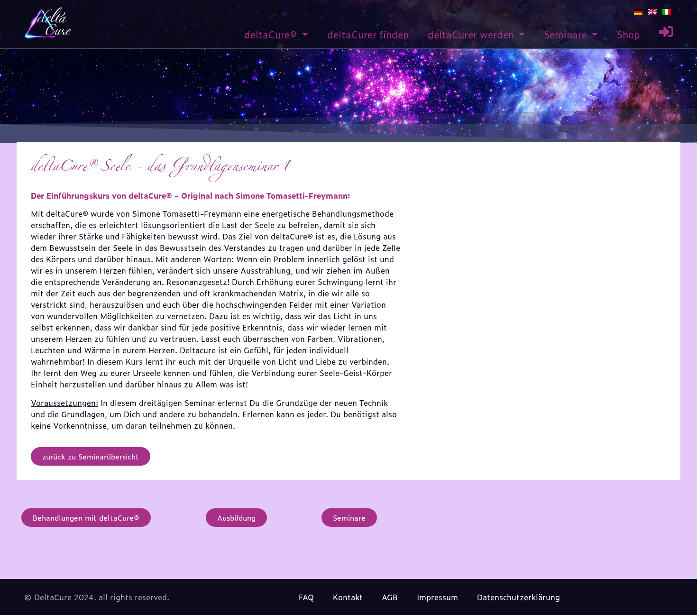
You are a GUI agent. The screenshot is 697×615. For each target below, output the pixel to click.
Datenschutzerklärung (518, 597)
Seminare (565, 34)
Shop (628, 34)
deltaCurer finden (368, 34)
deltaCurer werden (471, 34)
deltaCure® (270, 34)
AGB (390, 597)
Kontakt (348, 597)
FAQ (306, 597)
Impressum (437, 597)
